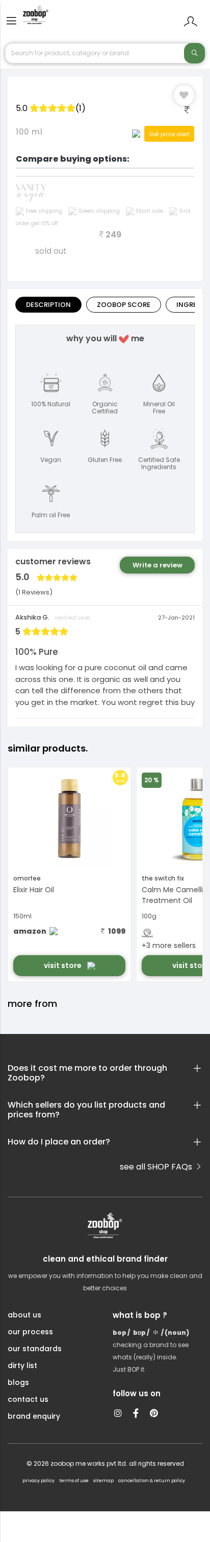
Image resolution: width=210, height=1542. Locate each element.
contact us (28, 1399)
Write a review (157, 565)
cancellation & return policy (151, 1481)
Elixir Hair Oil (33, 890)
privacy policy (38, 1481)
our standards (35, 1348)
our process (30, 1332)
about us (24, 1315)
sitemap (103, 1481)
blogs (18, 1382)
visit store (63, 965)
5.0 (51, 108)
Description (48, 305)
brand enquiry (34, 1416)
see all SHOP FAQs (157, 1167)
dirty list (22, 1365)
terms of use (74, 1481)
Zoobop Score (123, 305)
